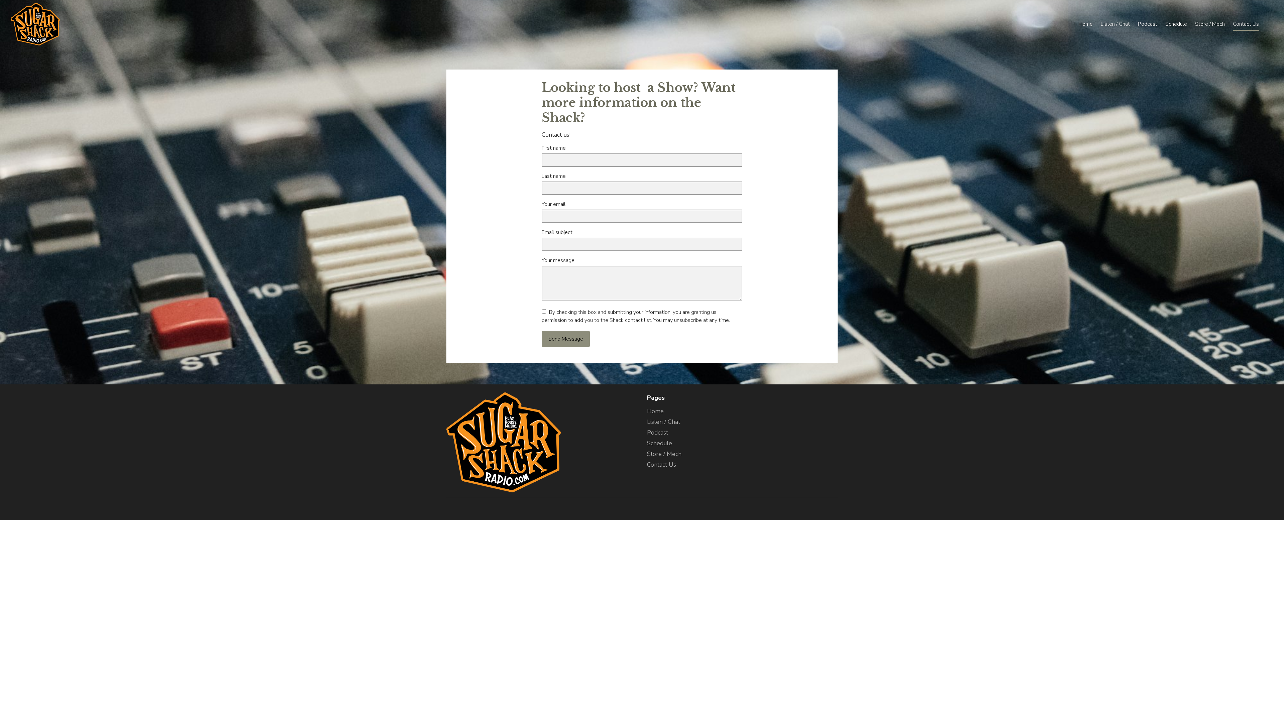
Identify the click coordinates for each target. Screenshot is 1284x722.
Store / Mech (1210, 24)
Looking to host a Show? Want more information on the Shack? (639, 102)
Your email (553, 204)
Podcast (1147, 24)
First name (554, 148)
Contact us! (556, 135)
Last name (554, 176)
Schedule (1176, 24)
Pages (656, 398)
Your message (558, 260)
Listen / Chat (1115, 24)
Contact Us (1246, 24)
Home (1086, 24)
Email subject (557, 232)
